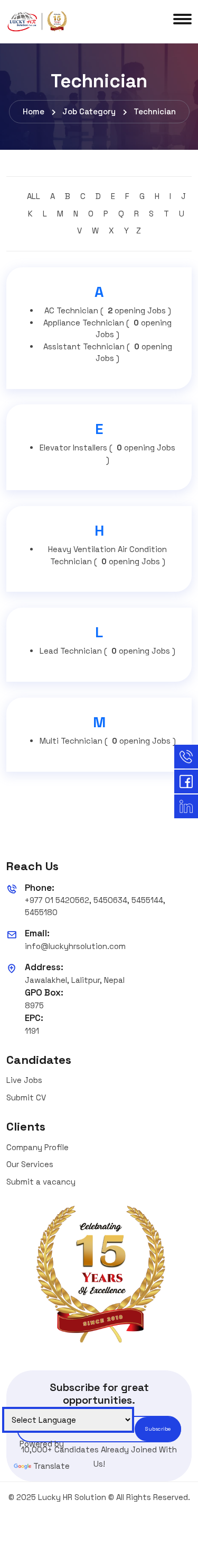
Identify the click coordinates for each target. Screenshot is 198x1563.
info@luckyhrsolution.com (75, 946)
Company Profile (37, 1147)
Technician (155, 111)
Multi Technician (108, 741)
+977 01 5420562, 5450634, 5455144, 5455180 (95, 906)
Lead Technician (107, 651)
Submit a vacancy (41, 1182)
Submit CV (26, 1097)
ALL (33, 196)
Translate (51, 1466)
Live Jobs (24, 1080)
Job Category (89, 111)
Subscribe (158, 1428)
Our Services (29, 1164)
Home (33, 111)
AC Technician (107, 310)
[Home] (38, 21)
